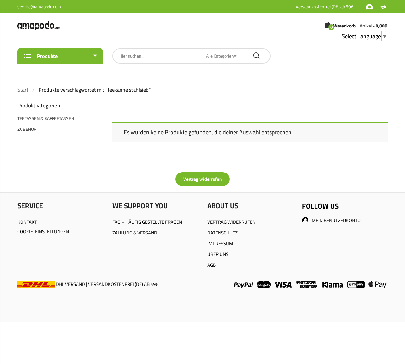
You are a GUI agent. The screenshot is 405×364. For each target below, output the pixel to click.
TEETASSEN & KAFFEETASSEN (45, 118)
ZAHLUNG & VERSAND (134, 232)
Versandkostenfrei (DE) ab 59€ (324, 7)
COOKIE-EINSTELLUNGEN (43, 231)
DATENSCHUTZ (222, 232)
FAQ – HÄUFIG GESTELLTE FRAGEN (147, 222)
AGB (211, 265)
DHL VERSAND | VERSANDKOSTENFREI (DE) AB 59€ (106, 284)
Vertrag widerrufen (202, 179)
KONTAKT (27, 222)
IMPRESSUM (220, 243)
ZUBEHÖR (27, 129)
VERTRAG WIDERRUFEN (231, 222)
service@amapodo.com (39, 7)
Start (22, 89)
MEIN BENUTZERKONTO (336, 220)
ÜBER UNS (217, 254)
